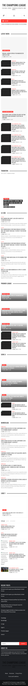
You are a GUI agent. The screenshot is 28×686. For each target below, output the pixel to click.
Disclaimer (11, 673)
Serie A (13, 79)
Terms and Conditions (13, 676)
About (6, 673)
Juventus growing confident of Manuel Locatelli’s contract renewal (12, 382)
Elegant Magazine (15, 684)
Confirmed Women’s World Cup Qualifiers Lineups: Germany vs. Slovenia (13, 454)
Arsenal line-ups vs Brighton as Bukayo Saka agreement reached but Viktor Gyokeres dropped (19, 336)
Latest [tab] (7, 521)
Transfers (14, 69)
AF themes (23, 684)
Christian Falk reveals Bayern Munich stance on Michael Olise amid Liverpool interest (13, 311)
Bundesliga (3, 426)
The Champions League (14, 5)
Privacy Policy (18, 673)
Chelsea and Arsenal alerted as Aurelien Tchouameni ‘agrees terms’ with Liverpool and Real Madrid (17, 555)
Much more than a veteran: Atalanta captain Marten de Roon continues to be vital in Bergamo (13, 116)
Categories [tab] (12, 521)
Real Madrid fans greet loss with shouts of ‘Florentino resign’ (12, 219)
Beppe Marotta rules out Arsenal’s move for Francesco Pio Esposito (19, 82)
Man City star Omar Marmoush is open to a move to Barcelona (13, 270)
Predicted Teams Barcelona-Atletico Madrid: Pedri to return (14, 258)
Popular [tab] (3, 521)
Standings (3, 618)
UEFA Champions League (8, 111)
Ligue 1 (4, 510)
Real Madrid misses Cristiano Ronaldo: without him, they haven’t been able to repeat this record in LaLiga (13, 230)
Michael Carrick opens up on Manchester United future (13, 54)
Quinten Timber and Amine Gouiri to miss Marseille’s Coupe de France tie (12, 513)
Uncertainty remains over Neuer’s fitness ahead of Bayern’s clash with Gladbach (14, 480)
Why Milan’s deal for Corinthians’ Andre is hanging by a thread (13, 397)
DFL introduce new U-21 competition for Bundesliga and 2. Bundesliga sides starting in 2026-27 (13, 467)
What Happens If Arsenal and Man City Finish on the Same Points (18, 72)
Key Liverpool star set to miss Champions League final (16, 570)
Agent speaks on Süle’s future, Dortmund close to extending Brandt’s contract (13, 429)
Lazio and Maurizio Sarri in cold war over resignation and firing (19, 406)
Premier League (6, 50)
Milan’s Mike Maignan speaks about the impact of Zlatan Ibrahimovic (9, 535)
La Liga (2, 227)
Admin (4, 56)
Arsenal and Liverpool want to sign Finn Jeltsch (12, 326)
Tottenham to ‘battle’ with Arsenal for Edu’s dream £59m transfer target (17, 544)
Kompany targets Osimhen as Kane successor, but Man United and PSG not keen (19, 92)
